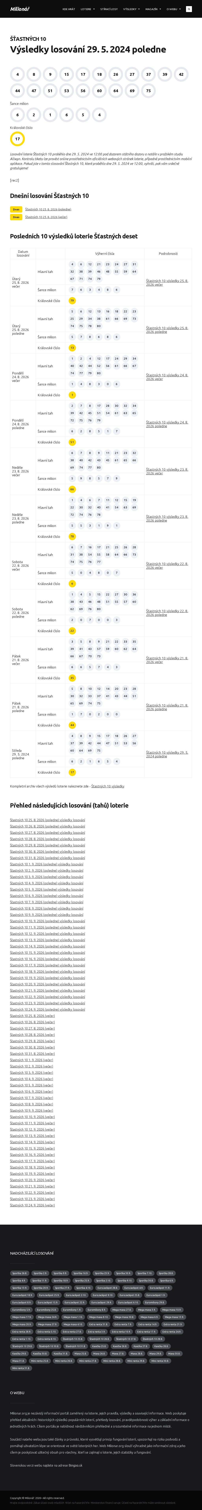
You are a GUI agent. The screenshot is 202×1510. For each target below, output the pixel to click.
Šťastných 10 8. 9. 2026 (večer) (31, 1104)
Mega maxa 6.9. (149, 1317)
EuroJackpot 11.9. (160, 1288)
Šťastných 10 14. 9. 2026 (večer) (32, 1142)
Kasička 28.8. (161, 1346)
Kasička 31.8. (61, 1353)
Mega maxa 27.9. (47, 1324)
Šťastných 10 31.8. (76, 1346)
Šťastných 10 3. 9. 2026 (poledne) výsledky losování (46, 877)
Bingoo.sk (75, 1465)
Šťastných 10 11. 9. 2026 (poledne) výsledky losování (47, 927)
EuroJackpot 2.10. (76, 1295)
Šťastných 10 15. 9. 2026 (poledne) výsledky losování (47, 952)
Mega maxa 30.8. (124, 1317)
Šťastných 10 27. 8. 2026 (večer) (32, 1028)
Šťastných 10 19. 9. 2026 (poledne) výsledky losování (47, 978)
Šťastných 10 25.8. (73, 1339)
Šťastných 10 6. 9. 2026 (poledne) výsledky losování (46, 896)
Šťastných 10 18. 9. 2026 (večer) (32, 1167)
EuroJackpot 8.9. (21, 1302)
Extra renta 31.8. (98, 1324)
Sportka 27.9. (62, 1288)
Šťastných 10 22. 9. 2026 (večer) (32, 1192)
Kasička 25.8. (99, 1346)
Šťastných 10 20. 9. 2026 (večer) (32, 1180)
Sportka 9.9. (60, 1273)
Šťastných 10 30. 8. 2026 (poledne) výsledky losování (47, 851)
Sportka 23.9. (102, 1273)
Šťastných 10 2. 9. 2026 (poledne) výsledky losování (46, 870)
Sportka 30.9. (123, 1273)
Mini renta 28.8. (112, 1361)
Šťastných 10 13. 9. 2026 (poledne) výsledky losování (47, 940)
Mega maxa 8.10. (98, 1317)
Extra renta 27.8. (72, 1331)
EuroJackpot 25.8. (130, 1295)
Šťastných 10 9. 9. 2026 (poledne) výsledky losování (46, 915)
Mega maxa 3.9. (147, 1309)
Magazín (152, 9)
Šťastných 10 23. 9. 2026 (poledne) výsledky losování (47, 1003)
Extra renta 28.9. (21, 1331)
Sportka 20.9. (41, 1288)
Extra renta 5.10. (47, 1331)
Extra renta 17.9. (146, 1331)
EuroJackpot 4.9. (133, 1288)
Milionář (19, 9)
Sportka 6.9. (166, 1280)
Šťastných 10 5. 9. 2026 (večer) (31, 1085)
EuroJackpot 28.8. (108, 1288)
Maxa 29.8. (156, 1353)
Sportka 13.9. (19, 1288)
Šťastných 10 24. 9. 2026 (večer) (32, 1205)
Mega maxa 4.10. (73, 1324)
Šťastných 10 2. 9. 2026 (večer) (31, 1066)
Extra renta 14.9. (147, 1324)
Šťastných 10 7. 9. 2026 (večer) (31, 1098)
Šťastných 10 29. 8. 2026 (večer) (32, 1041)
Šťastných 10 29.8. (22, 1346)
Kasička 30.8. (40, 1353)
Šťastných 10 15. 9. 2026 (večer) (32, 1148)
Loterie (86, 9)
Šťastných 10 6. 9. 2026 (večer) (31, 1091)
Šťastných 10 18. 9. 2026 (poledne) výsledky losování (47, 971)
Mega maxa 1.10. (73, 1317)
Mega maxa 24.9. (47, 1317)
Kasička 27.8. (141, 1346)
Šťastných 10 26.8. (99, 1339)
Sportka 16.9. (81, 1273)
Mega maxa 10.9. (171, 1309)
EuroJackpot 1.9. (156, 1295)
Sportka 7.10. (144, 1273)
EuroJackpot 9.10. (103, 1295)
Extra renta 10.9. (121, 1331)
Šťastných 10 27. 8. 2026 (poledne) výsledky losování (47, 832)
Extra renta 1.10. (21, 1339)
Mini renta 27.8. (88, 1361)
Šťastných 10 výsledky (107, 786)
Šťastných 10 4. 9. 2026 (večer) (31, 1079)
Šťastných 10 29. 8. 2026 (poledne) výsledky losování (47, 845)
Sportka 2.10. (103, 1280)
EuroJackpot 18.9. (22, 1295)
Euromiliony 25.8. (46, 1309)
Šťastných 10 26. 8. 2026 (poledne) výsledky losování (47, 826)
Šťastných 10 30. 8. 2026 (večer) (32, 1047)
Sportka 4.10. (83, 1288)
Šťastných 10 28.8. (153, 1339)
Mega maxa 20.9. (21, 1324)
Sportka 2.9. (40, 1273)
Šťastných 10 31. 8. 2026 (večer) (32, 1053)
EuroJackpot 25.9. (49, 1295)
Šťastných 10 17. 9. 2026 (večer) (32, 1161)
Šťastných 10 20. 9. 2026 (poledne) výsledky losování (47, 984)
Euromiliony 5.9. (21, 1309)
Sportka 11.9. (39, 1280)
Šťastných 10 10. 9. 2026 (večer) (32, 1117)
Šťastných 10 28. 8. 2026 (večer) (32, 1035)
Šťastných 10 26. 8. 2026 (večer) (32, 1022)
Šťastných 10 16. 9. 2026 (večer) (32, 1155)
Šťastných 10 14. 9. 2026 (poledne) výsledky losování (47, 946)
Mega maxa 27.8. (121, 1309)
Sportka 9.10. (125, 1280)
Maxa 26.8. (99, 1353)
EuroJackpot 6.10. (128, 1302)
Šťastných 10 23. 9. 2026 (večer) (32, 1199)
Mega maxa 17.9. (21, 1317)
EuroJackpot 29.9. (102, 1302)
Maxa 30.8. (174, 1353)
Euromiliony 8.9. (97, 1309)
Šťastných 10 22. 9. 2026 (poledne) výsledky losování (47, 997)
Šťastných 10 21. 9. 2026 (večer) (32, 1186)
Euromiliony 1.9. (72, 1309)
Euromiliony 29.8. (155, 1302)
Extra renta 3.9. (96, 1331)
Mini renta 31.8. (21, 1368)
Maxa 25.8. (81, 1353)
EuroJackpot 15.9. (48, 1302)
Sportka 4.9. (19, 1280)
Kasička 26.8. (120, 1346)
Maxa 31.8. (18, 1361)
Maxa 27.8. (118, 1353)
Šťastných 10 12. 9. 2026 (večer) (32, 1129)
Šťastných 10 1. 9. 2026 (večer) (31, 1060)
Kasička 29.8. (19, 1353)
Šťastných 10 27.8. (126, 1339)
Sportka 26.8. (19, 1273)
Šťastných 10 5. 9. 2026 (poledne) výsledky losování (46, 889)
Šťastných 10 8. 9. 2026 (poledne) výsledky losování (46, 908)
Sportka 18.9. (61, 1280)
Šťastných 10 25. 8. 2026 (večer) (46, 217)
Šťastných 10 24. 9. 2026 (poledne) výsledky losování (47, 1009)
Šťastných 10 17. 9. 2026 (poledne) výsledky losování (47, 965)
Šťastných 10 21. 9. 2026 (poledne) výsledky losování (47, 990)
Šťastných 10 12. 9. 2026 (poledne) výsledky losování (47, 933)
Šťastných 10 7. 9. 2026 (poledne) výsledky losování (46, 902)
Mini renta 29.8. (136, 1361)
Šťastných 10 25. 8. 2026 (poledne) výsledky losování (47, 820)
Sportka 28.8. (166, 1273)
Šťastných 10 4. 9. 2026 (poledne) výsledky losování (46, 883)
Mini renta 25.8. (40, 1361)
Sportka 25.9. (82, 1280)
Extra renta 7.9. (123, 1324)
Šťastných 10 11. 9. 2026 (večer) (32, 1123)
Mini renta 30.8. (160, 1361)
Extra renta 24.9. (172, 1331)
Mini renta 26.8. (64, 1361)
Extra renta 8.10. (47, 1339)
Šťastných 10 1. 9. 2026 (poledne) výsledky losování (46, 864)
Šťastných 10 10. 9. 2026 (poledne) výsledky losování (47, 921)
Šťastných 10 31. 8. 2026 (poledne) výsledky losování (47, 858)
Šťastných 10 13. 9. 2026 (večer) (32, 1136)
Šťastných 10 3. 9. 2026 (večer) (31, 1072)
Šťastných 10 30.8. (49, 1346)
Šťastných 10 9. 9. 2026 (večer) (31, 1110)
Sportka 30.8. (146, 1280)
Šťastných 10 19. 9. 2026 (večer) (32, 1173)
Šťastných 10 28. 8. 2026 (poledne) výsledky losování (47, 839)
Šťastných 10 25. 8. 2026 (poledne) (48, 209)
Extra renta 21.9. (173, 1324)
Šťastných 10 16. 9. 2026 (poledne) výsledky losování (47, 959)
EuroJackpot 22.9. (75, 1302)
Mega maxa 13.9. (174, 1317)
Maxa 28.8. (137, 1353)
